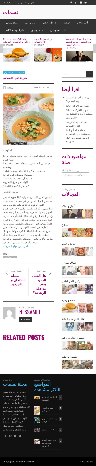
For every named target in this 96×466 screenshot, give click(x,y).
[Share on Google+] (52, 87)
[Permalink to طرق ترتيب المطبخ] (81, 364)
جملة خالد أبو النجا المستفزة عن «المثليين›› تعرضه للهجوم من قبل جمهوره (47, 41)
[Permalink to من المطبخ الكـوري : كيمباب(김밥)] (16, 54)
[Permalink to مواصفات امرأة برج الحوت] (89, 251)
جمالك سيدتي (69, 262)
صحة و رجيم (68, 300)
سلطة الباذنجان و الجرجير (49, 420)
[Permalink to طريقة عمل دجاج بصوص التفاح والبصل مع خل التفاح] (81, 232)
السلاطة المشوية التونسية (49, 398)
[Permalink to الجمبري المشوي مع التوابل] (89, 232)
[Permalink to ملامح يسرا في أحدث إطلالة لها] (89, 214)
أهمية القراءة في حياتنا (78, 105)
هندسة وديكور (69, 356)
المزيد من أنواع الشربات (16, 246)
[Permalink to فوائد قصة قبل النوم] (69, 345)
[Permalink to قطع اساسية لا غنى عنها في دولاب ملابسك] (81, 326)
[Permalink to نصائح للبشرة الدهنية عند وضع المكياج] (81, 270)
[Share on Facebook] (43, 87)
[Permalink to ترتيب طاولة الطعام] (69, 364)
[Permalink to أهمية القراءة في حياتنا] (69, 251)
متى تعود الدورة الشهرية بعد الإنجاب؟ (49, 443)
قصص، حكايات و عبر (73, 337)
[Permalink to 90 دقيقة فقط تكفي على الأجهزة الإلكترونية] (89, 289)
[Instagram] (80, 2)
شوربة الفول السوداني (10, 257)
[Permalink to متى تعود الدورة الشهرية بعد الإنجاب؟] (69, 289)
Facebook (26, 319)
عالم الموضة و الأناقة (73, 319)
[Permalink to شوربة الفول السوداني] (37, 410)
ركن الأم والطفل (71, 281)
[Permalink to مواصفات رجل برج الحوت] (81, 251)
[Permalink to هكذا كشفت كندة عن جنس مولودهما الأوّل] (81, 214)
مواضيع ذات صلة (70, 170)
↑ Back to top (86, 461)
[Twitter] (85, 2)
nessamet (9, 45)
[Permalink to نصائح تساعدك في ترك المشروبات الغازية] (89, 308)
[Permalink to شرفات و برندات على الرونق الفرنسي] (89, 364)
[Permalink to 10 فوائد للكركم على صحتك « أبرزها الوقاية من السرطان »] (69, 308)
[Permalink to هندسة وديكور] (37, 429)
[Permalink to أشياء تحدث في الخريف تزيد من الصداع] (81, 308)
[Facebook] (71, 2)
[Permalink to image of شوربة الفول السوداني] (28, 118)
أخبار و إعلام (68, 206)
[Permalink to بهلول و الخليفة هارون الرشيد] (89, 345)
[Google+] (76, 2)
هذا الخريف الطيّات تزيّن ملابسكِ (76, 40)
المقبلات (21, 72)
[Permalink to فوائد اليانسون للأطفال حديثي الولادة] (81, 289)
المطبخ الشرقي (10, 72)
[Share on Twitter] (48, 87)
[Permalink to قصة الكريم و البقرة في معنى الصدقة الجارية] (81, 345)
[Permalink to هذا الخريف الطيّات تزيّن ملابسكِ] (79, 54)
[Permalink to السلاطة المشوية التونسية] (37, 397)
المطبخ (65, 225)
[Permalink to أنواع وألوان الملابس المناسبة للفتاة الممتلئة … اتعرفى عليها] (69, 326)
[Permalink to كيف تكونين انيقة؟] (89, 326)
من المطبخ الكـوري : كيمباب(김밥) (12, 40)
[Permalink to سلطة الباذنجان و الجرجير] (37, 419)
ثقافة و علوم (68, 243)
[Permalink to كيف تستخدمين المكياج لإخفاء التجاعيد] (89, 270)
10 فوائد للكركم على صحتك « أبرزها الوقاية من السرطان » (79, 113)
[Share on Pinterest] (52, 91)
